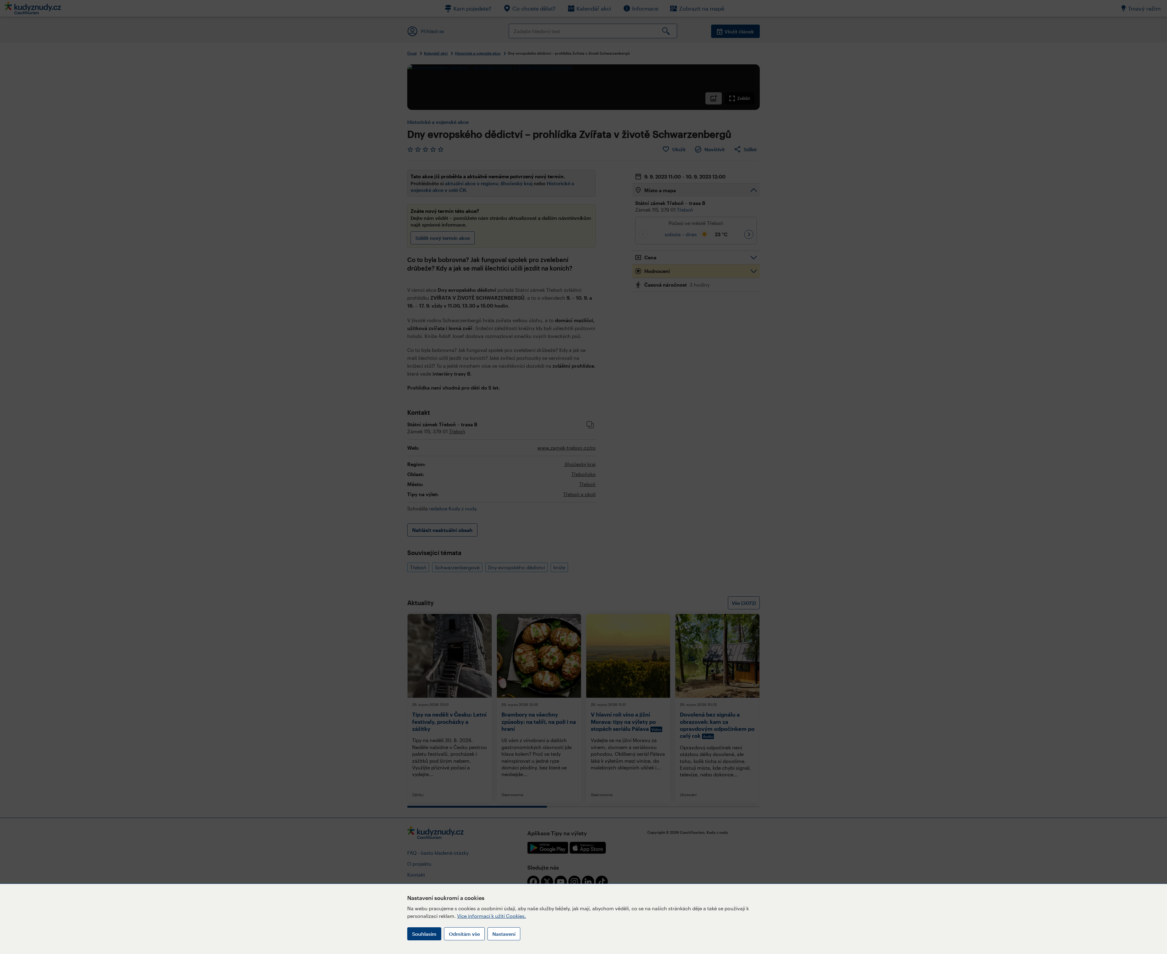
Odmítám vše (464, 934)
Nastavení (503, 934)
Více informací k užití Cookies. (491, 916)
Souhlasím (424, 934)
